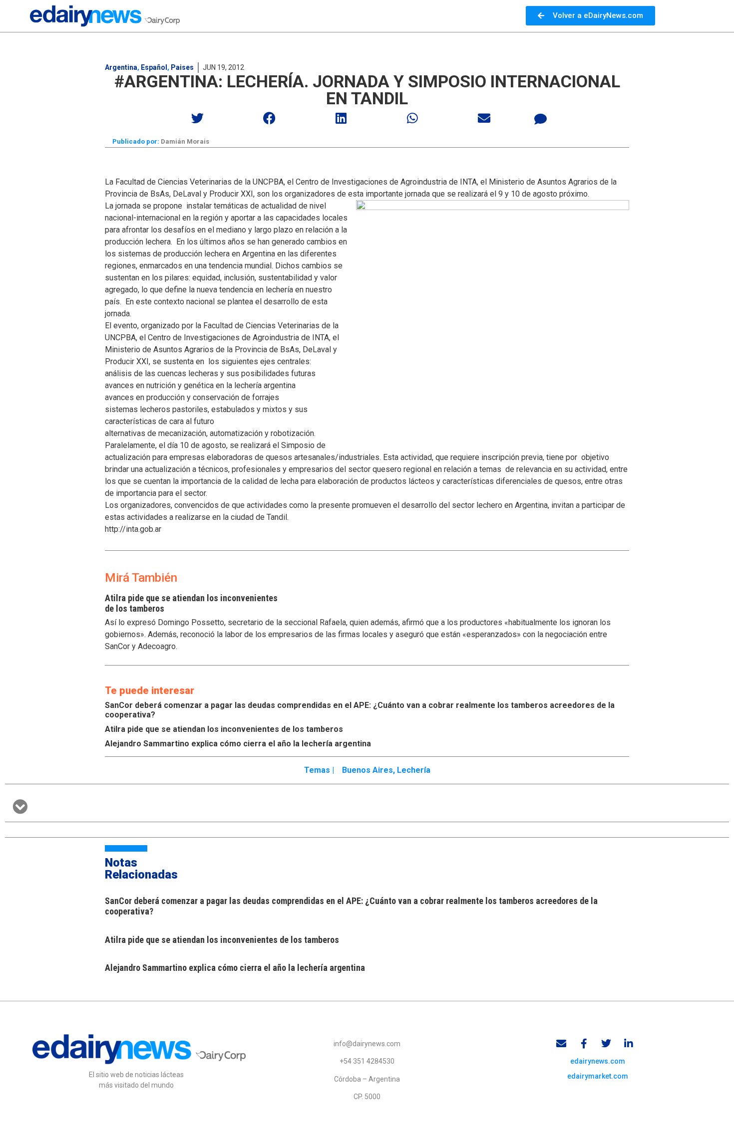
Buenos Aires (367, 770)
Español (154, 67)
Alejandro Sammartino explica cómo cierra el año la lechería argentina (238, 743)
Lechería (413, 770)
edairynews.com (597, 1061)
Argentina (121, 67)
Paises (182, 67)
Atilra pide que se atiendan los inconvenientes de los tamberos (224, 729)
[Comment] (540, 119)
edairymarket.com (597, 1076)
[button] (198, 118)
